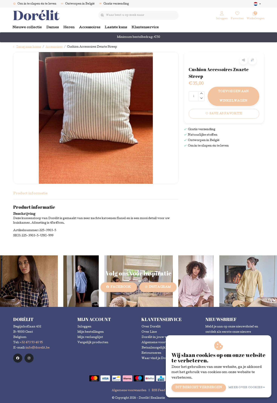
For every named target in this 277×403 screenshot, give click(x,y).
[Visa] (105, 378)
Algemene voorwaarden (129, 390)
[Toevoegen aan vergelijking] (252, 60)
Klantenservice (145, 27)
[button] (244, 60)
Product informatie (30, 193)
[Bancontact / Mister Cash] (116, 378)
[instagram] (29, 358)
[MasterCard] (94, 378)
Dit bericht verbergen (198, 387)
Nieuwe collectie (27, 27)
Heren (69, 27)
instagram (160, 287)
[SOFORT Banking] (127, 378)
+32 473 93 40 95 (31, 342)
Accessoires (89, 27)
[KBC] (161, 378)
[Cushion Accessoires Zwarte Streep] (95, 118)
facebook (120, 287)
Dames (52, 27)
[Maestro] (138, 378)
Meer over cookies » (247, 387)
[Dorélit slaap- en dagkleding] (36, 15)
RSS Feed (158, 390)
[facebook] (17, 358)
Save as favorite (226, 113)
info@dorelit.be (38, 347)
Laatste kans (116, 27)
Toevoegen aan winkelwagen (233, 96)
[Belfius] (150, 378)
